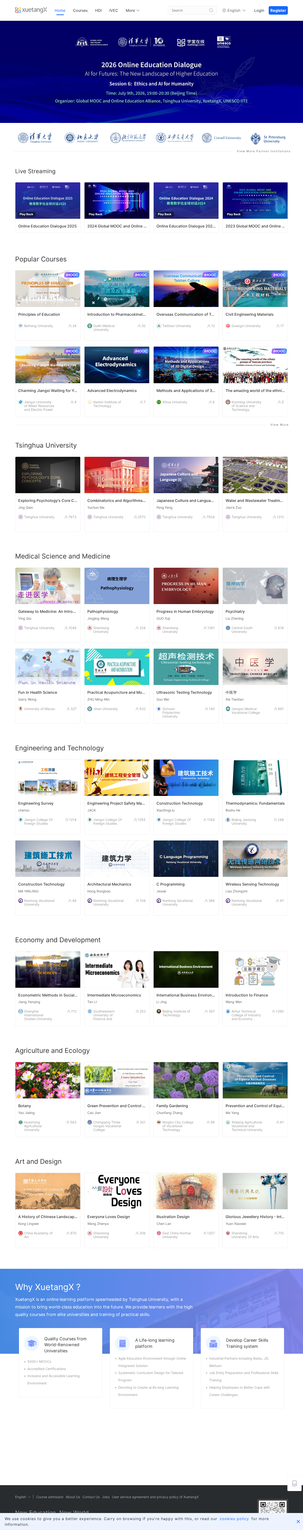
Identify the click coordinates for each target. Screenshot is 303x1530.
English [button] (233, 10)
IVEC (113, 10)
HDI (98, 10)
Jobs (106, 1497)
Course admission (49, 1497)
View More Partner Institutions (264, 151)
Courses (80, 10)
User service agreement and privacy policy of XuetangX (155, 1497)
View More (279, 424)
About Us (73, 1497)
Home (60, 10)
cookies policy (234, 1518)
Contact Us (91, 1497)
